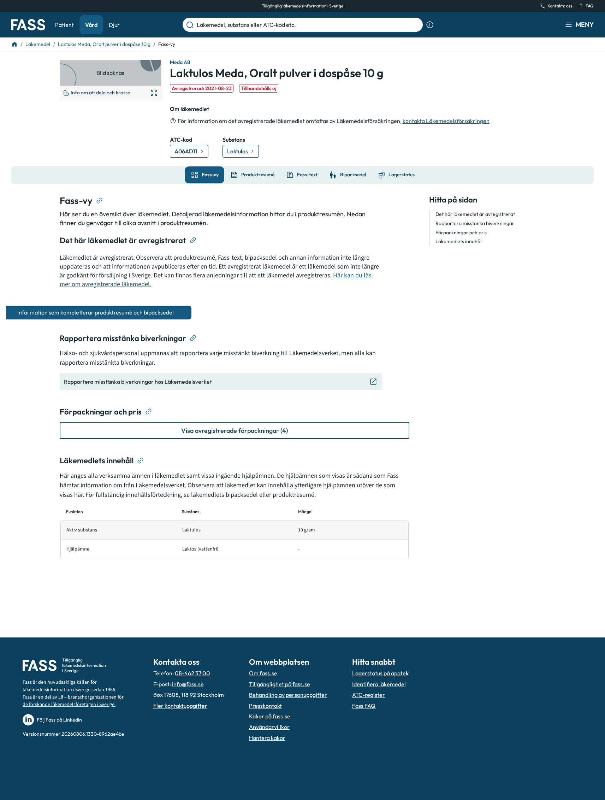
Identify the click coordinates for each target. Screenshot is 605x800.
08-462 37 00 (192, 673)
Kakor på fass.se (269, 716)
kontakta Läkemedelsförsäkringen (446, 120)
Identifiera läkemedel (379, 684)
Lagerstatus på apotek (380, 673)
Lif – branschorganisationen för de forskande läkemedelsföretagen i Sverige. (73, 701)
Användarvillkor (269, 726)
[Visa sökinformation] (430, 25)
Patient (64, 24)
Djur (114, 24)
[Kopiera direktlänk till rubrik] (99, 200)
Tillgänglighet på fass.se (279, 684)
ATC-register (368, 694)
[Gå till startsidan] (28, 24)
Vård (91, 24)
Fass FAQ (363, 705)
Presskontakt (265, 705)
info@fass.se (188, 684)
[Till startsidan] (14, 44)
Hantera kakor (267, 737)
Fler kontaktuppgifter (180, 705)
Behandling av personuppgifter (288, 694)
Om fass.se (263, 673)
